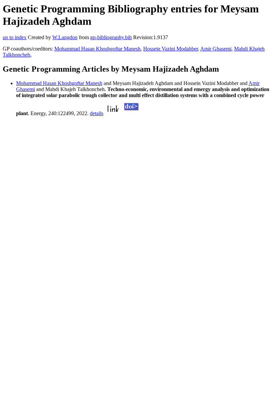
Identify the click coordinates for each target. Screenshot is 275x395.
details (96, 113)
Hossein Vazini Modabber (170, 49)
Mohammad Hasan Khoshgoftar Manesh (97, 49)
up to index (14, 37)
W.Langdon (64, 37)
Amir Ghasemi (215, 49)
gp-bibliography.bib (111, 37)
